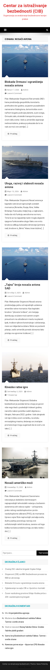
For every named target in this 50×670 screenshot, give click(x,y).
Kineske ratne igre (16, 387)
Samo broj (9, 636)
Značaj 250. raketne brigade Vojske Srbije (23, 569)
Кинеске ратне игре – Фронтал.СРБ (21, 644)
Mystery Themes (24, 667)
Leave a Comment (14, 93)
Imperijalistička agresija (19, 613)
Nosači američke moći (19, 483)
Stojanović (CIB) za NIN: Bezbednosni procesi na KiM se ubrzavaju (26, 576)
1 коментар (12, 395)
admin (25, 90)
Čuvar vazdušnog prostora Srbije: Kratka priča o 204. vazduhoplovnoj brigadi (25, 595)
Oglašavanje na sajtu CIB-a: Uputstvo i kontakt (25, 588)
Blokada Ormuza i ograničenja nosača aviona (24, 583)
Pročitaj (13, 134)
